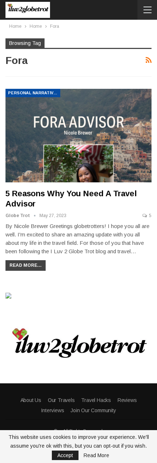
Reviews (127, 400)
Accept (65, 455)
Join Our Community (93, 410)
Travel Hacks (96, 400)
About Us (30, 400)
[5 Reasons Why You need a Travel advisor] (78, 135)
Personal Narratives (33, 93)
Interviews (52, 410)
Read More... (25, 265)
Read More (96, 455)
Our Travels (61, 400)
